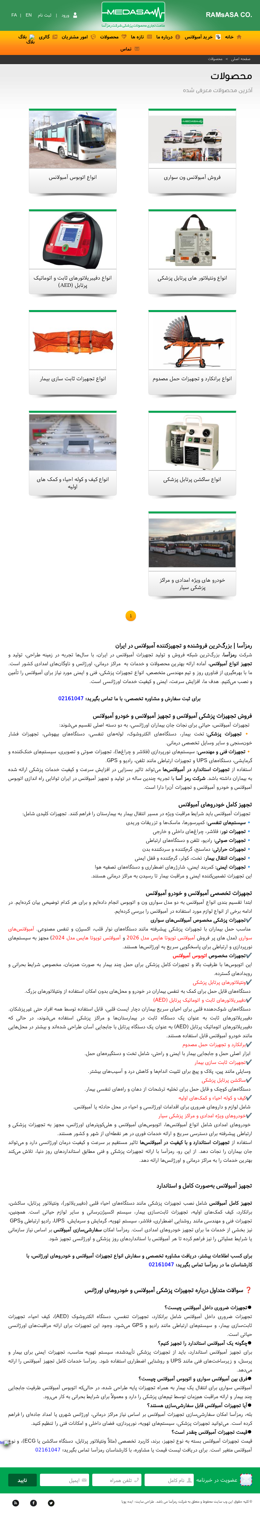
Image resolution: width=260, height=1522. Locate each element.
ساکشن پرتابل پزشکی (224, 1080)
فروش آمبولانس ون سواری (192, 177)
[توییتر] (52, 1507)
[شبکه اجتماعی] (16, 1507)
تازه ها (137, 36)
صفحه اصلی (240, 58)
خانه (229, 36)
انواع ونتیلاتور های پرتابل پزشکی (192, 277)
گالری (44, 36)
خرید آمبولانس (199, 36)
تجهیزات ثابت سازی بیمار (220, 1062)
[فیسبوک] (34, 1507)
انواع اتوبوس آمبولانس (73, 177)
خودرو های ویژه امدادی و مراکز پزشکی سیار (192, 583)
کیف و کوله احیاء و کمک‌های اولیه (212, 1097)
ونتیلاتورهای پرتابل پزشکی (219, 982)
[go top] (246, 1508)
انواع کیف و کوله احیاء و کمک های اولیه (73, 482)
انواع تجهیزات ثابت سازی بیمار (73, 378)
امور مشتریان (75, 36)
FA (14, 15)
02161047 (71, 698)
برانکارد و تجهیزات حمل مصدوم (214, 1044)
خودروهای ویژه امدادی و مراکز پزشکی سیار (202, 1115)
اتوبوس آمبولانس (190, 955)
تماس (126, 48)
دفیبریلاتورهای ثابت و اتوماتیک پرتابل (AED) (199, 1000)
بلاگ (22, 36)
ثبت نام (44, 15)
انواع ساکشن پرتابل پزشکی (192, 479)
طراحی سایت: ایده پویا (137, 1501)
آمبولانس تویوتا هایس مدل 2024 (86, 937)
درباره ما (164, 36)
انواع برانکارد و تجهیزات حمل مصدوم (192, 378)
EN (29, 15)
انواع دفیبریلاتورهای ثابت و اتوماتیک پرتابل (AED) (73, 281)
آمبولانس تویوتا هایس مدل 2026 (161, 937)
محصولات (109, 36)
